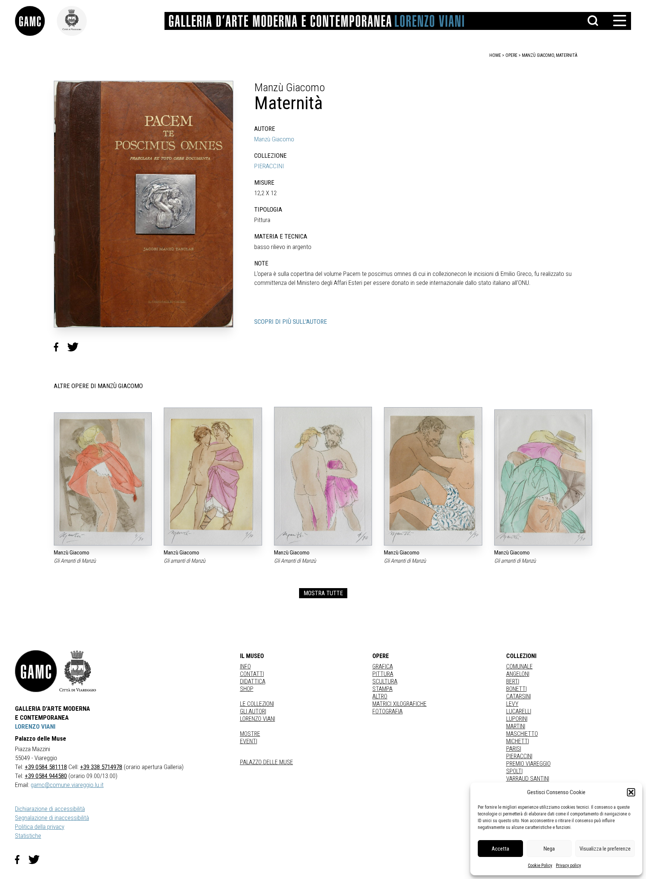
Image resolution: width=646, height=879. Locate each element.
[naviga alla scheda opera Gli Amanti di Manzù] (102, 479)
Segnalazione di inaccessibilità (52, 817)
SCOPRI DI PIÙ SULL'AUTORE (290, 321)
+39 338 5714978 (101, 767)
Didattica (252, 681)
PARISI (513, 748)
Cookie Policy (540, 865)
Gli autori (253, 711)
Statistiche (28, 835)
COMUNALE (519, 666)
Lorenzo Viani (257, 718)
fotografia (387, 711)
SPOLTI (514, 771)
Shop (246, 688)
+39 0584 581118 (46, 767)
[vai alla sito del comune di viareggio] (78, 671)
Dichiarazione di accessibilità (50, 808)
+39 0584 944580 (46, 776)
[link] (36, 21)
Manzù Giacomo (274, 139)
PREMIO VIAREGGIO (528, 763)
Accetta (500, 848)
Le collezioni (257, 703)
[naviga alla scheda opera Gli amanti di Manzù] (212, 476)
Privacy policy (568, 865)
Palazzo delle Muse (266, 762)
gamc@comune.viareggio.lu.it (67, 785)
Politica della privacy (39, 826)
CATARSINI (518, 696)
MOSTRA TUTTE (323, 593)
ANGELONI (517, 673)
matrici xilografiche (399, 703)
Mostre (250, 733)
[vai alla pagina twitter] (37, 859)
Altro (379, 696)
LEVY (512, 703)
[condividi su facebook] (60, 346)
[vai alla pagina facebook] (21, 859)
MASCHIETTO (522, 733)
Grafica (382, 666)
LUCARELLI (518, 711)
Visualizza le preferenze (605, 848)
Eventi (248, 741)
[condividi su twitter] (75, 346)
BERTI (512, 681)
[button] (631, 792)
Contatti (252, 673)
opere (511, 55)
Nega (549, 848)
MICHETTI (517, 741)
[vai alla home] (36, 671)
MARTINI (515, 726)
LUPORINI (516, 718)
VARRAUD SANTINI (527, 778)
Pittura (382, 673)
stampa (382, 688)
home (495, 55)
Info (245, 666)
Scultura (384, 681)
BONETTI (516, 688)
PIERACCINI (269, 166)
